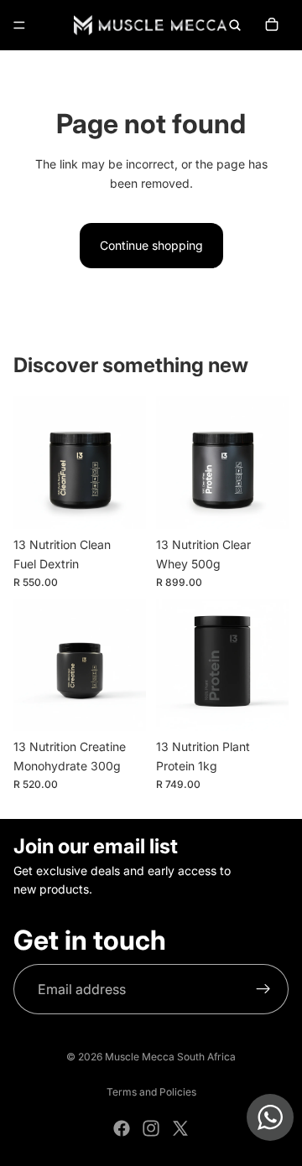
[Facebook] (122, 1128)
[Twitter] (180, 1128)
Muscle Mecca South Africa (170, 1056)
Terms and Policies (151, 1092)
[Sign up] (263, 989)
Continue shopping (151, 245)
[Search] (234, 25)
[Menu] (19, 25)
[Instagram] (151, 1128)
